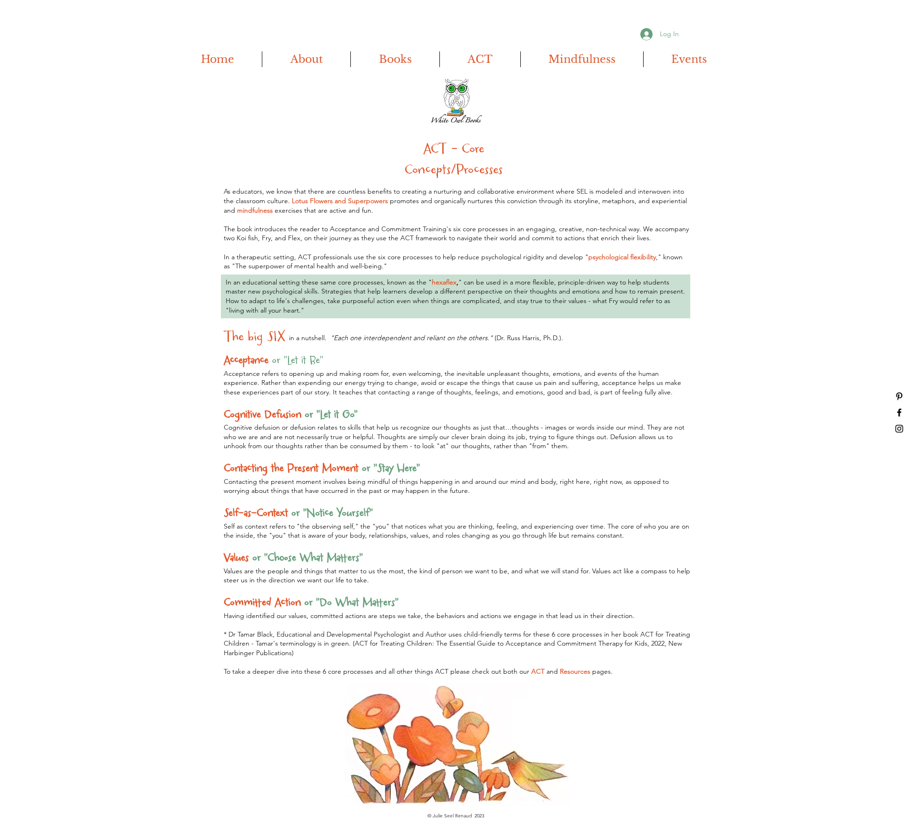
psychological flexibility (622, 257)
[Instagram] (899, 428)
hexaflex (444, 282)
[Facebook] (899, 412)
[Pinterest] (899, 396)
